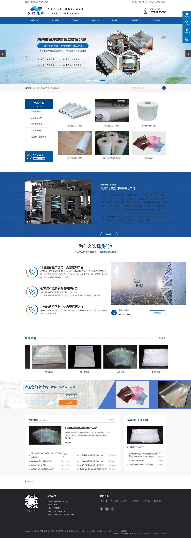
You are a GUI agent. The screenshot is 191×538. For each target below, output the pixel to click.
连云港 (160, 533)
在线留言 (135, 20)
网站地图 (141, 2)
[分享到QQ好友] (101, 509)
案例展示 (95, 20)
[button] (88, 80)
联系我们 (156, 20)
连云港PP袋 (36, 130)
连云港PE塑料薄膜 (39, 137)
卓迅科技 (124, 531)
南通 (152, 533)
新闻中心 (115, 20)
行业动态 (131, 420)
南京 (156, 533)
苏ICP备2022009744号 (104, 531)
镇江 (141, 533)
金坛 (138, 533)
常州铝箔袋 (55, 88)
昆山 (164, 533)
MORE (112, 420)
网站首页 (34, 20)
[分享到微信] (107, 509)
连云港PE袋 (36, 112)
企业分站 (134, 2)
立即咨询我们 (157, 313)
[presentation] (3, 53)
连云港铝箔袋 (36, 124)
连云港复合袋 (36, 118)
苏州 (149, 533)
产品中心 (75, 20)
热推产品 (116, 533)
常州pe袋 (35, 88)
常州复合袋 (45, 88)
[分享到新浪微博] (112, 509)
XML (151, 2)
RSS (147, 2)
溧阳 (134, 533)
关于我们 (55, 20)
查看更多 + (162, 338)
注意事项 (144, 420)
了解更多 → (109, 234)
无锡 (145, 533)
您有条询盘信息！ (160, 2)
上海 (131, 533)
